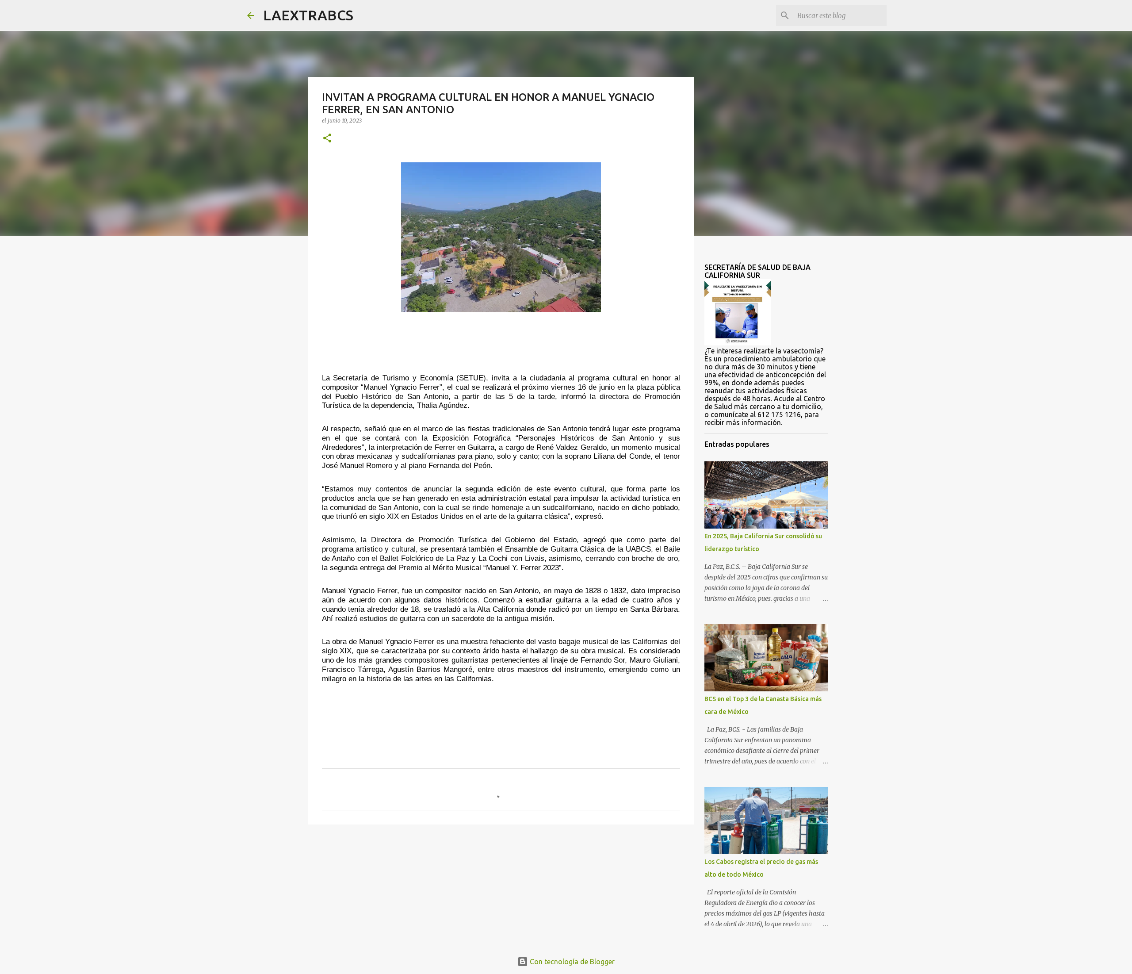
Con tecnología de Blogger (571, 962)
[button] (327, 139)
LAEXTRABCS (308, 15)
